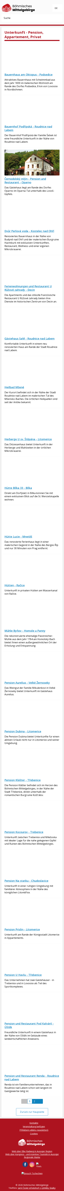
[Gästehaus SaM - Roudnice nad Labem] (32, 322)
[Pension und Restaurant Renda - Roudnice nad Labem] (32, 1060)
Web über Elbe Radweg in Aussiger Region (32, 1151)
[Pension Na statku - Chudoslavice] (32, 864)
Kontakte (33, 1123)
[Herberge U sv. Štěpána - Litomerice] (32, 423)
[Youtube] (39, 1165)
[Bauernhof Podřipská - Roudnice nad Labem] (32, 110)
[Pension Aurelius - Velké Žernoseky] (32, 666)
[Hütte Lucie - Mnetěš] (32, 520)
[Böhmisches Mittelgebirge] (18, 7)
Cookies (34, 1133)
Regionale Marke (32, 1157)
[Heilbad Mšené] (32, 371)
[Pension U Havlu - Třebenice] (32, 959)
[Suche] (59, 18)
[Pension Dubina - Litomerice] (32, 715)
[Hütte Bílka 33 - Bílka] (32, 472)
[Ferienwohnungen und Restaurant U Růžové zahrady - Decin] (32, 270)
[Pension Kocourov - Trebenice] (32, 816)
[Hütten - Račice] (32, 569)
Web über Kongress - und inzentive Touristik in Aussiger (32, 1154)
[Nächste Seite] (40, 1101)
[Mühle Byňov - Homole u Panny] (32, 614)
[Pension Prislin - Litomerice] (32, 913)
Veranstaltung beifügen (34, 1126)
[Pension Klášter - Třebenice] (32, 764)
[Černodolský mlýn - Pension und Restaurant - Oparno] (32, 162)
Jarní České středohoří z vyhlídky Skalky (37, 1188)
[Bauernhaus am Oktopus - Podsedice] (32, 58)
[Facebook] (25, 1164)
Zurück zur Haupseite (32, 1112)
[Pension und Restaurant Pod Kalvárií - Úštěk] (32, 1007)
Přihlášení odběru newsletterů (33, 1130)
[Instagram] (32, 1164)
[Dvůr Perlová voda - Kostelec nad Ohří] (32, 215)
